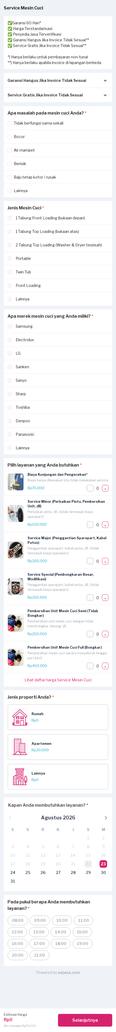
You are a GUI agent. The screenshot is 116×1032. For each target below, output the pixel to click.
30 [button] (103, 872)
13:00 (39, 932)
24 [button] (12, 872)
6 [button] (58, 846)
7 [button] (73, 846)
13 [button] (58, 855)
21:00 (39, 955)
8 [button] (88, 846)
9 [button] (103, 846)
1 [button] (88, 838)
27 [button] (58, 872)
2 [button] (103, 838)
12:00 (17, 932)
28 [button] (73, 872)
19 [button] (43, 864)
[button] (105, 817)
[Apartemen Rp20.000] (60, 754)
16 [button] (103, 855)
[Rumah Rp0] (60, 724)
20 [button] (58, 864)
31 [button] (13, 881)
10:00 (62, 920)
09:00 (40, 920)
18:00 (60, 943)
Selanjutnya (85, 1020)
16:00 (17, 943)
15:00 (82, 932)
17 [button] (13, 864)
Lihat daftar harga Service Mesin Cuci (58, 680)
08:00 (17, 920)
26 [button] (43, 872)
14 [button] (73, 855)
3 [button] (13, 846)
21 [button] (73, 864)
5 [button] (43, 846)
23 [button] (103, 864)
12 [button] (43, 855)
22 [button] (88, 864)
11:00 (83, 920)
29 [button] (88, 872)
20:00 (17, 955)
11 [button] (28, 855)
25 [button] (27, 872)
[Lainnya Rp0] (60, 784)
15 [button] (88, 855)
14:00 (60, 932)
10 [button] (12, 855)
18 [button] (27, 864)
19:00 (82, 943)
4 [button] (27, 846)
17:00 (39, 943)
